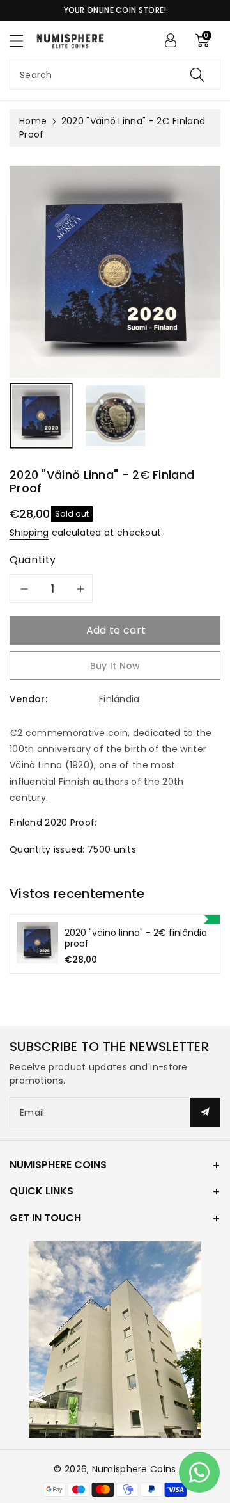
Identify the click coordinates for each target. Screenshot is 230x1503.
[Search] (197, 74)
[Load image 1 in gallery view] (41, 415)
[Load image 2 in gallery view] (115, 415)
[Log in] (171, 40)
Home (33, 121)
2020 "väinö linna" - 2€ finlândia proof (136, 938)
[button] (22, 41)
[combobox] (115, 74)
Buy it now (115, 665)
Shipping (29, 532)
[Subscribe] (205, 1112)
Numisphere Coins (134, 1469)
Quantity (33, 559)
